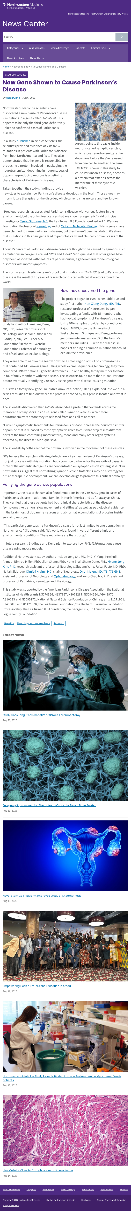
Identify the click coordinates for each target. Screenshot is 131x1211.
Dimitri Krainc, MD (39, 571)
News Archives (106, 1189)
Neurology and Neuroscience (33, 623)
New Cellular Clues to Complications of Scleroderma (38, 1170)
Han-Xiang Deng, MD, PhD (102, 303)
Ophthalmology (64, 576)
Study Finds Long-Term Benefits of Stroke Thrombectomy (41, 715)
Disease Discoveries (15, 74)
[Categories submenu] (22, 48)
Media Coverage (68, 1189)
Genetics (9, 623)
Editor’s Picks (88, 1189)
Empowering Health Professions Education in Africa (37, 986)
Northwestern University (102, 13)
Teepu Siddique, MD (34, 221)
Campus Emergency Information (111, 1200)
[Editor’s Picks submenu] (110, 48)
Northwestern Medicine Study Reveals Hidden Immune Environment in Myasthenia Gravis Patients (62, 1078)
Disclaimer (86, 1200)
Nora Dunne (13, 98)
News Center (25, 24)
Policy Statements (11, 1205)
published (24, 141)
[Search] (121, 37)
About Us (124, 1189)
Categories (31, 1189)
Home (6, 67)
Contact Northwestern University (60, 1200)
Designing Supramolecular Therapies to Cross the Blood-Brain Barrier (49, 805)
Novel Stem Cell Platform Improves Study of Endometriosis (42, 896)
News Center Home (11, 1189)
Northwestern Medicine (78, 13)
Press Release (48, 1189)
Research (59, 623)
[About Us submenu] (43, 58)
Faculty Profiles (121, 13)
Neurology (44, 226)
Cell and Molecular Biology (79, 226)
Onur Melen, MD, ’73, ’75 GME (100, 571)
